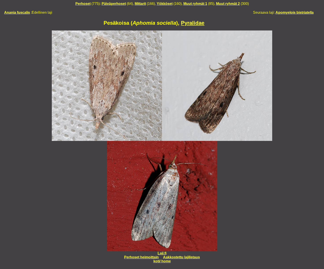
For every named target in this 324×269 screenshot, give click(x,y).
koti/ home (162, 261)
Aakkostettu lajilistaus (181, 257)
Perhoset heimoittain (141, 257)
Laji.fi (162, 253)
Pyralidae (192, 23)
